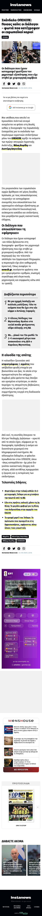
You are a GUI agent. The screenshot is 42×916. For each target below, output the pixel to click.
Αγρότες (7, 537)
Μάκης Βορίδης (9, 541)
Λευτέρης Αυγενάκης (20, 537)
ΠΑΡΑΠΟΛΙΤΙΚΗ (16, 10)
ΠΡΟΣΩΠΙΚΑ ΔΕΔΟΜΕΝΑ (17, 907)
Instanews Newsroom (9, 88)
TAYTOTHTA (6, 907)
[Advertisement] (21, 169)
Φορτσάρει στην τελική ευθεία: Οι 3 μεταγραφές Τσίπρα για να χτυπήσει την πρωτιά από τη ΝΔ (22, 494)
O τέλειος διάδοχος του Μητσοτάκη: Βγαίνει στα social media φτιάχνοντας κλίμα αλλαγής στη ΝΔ (19, 323)
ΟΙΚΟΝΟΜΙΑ (27, 10)
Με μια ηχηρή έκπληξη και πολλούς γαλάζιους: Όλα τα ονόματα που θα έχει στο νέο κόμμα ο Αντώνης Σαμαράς (20, 306)
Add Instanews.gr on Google (22, 108)
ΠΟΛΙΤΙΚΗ (5, 10)
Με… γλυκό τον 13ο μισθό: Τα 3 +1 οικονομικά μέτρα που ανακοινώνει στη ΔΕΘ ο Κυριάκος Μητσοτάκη (21, 340)
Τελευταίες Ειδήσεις (14, 482)
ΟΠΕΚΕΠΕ (21, 541)
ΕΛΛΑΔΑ (37, 10)
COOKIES (36, 907)
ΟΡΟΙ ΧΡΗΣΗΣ (28, 907)
